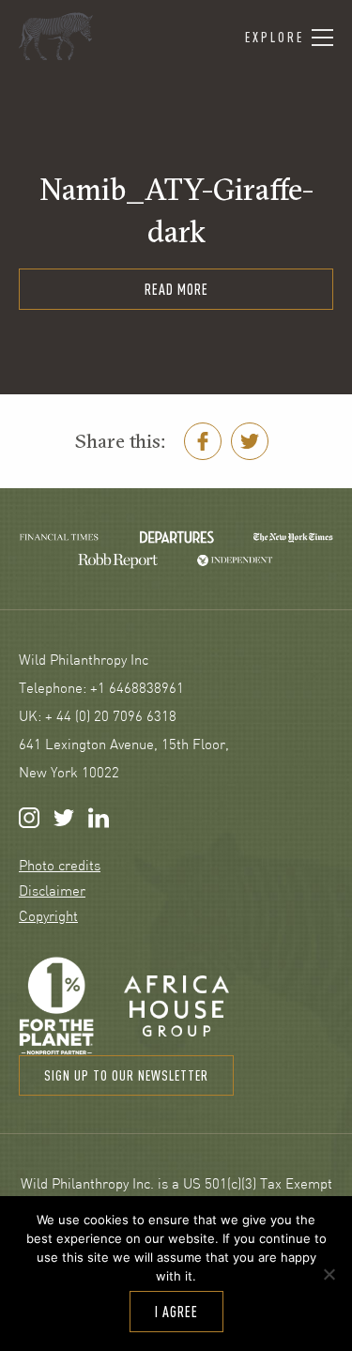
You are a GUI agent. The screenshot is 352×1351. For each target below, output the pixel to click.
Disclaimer (52, 892)
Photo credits (59, 867)
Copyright (48, 918)
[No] (328, 1274)
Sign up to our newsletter (126, 1075)
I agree (176, 1311)
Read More (176, 289)
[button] (289, 38)
